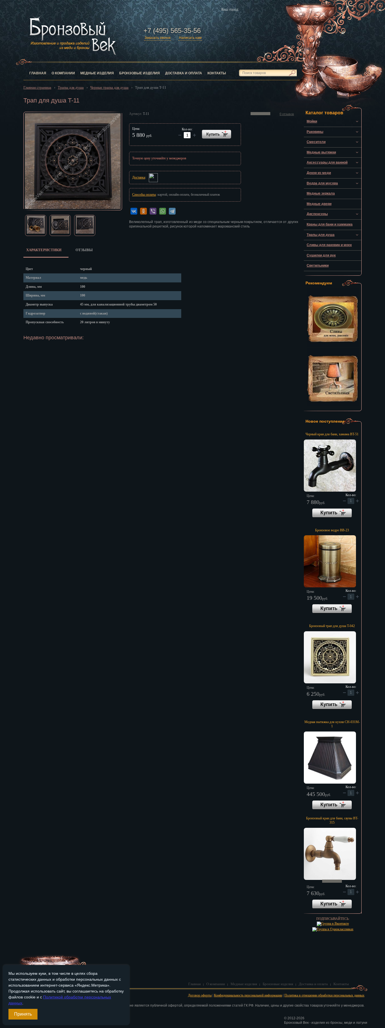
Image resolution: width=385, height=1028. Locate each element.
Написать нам (190, 38)
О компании (63, 73)
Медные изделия (97, 73)
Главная (37, 73)
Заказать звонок (158, 38)
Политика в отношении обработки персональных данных (324, 995)
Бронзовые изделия (139, 73)
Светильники (318, 265)
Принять (23, 1014)
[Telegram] (172, 211)
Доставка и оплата (183, 73)
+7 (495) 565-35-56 (172, 30)
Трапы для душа (321, 235)
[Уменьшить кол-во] (194, 135)
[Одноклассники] (143, 211)
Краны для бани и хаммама (330, 224)
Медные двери (319, 204)
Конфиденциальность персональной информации (248, 995)
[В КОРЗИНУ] (216, 134)
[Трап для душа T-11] (72, 161)
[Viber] (153, 211)
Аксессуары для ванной (327, 162)
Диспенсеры (317, 214)
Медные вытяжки (321, 152)
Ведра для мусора (322, 183)
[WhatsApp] (162, 211)
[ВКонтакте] (133, 211)
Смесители (316, 142)
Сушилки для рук (321, 255)
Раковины (315, 132)
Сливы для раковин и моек (329, 245)
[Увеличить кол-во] (180, 135)
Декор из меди (319, 173)
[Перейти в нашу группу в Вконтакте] (332, 924)
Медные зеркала (321, 193)
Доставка (138, 177)
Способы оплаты (144, 195)
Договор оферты (200, 995)
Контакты (216, 73)
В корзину (332, 513)
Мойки (312, 121)
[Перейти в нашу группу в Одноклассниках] (333, 929)
